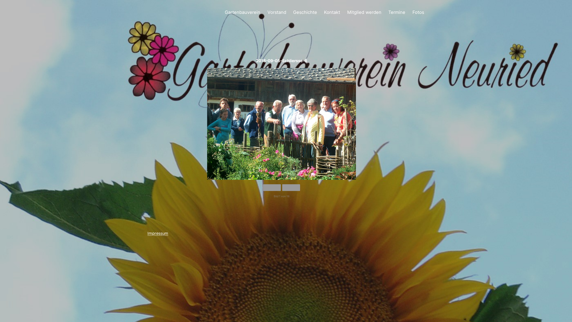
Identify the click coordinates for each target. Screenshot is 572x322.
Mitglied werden (364, 12)
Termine (396, 12)
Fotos (418, 12)
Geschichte (305, 12)
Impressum (157, 233)
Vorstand (276, 12)
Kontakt (332, 12)
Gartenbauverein (242, 12)
